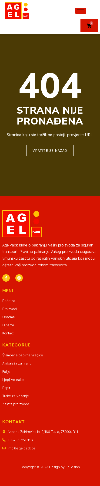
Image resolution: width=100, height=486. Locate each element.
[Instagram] (19, 278)
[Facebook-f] (6, 278)
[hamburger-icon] (80, 11)
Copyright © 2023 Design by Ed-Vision (50, 467)
